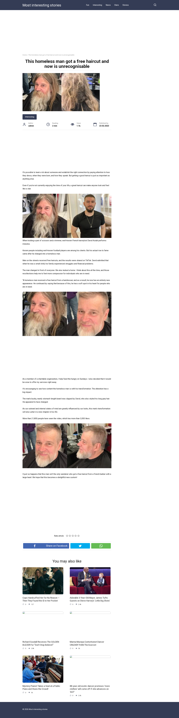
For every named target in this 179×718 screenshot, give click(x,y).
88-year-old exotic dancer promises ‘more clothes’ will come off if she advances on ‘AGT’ (90, 689)
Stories (125, 5)
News (108, 5)
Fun (87, 5)
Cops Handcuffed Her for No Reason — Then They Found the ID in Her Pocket (41, 599)
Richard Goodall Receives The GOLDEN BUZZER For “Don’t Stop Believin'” (41, 643)
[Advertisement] (89, 34)
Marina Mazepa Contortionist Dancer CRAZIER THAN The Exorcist (87, 643)
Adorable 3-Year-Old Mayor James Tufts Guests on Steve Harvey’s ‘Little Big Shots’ (90, 599)
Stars (116, 5)
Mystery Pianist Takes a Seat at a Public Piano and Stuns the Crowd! (41, 687)
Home (25, 55)
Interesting (97, 5)
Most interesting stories (42, 5)
